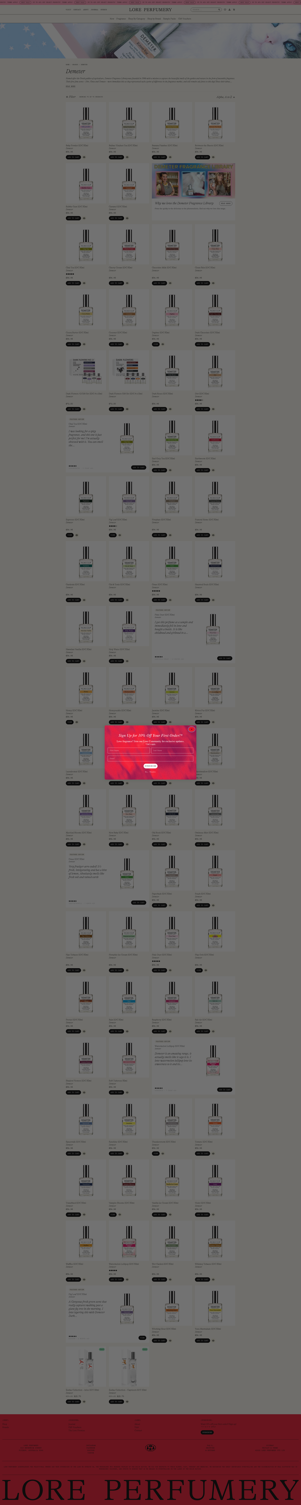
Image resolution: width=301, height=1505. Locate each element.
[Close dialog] (191, 729)
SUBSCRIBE (150, 766)
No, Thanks (150, 772)
